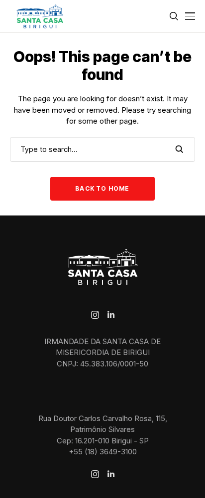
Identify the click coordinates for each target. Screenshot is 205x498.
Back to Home (102, 188)
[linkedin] (110, 314)
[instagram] (95, 315)
